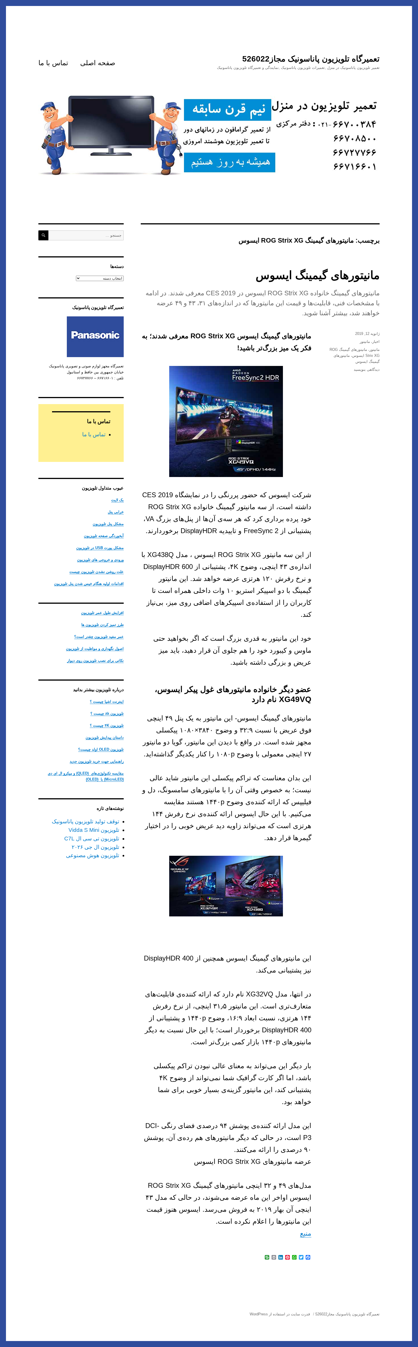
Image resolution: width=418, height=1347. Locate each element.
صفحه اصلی (97, 63)
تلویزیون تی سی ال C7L (91, 839)
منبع (305, 1233)
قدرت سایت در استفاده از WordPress (280, 1314)
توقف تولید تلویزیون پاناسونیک (85, 821)
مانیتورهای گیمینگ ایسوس (318, 275)
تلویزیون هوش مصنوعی (92, 855)
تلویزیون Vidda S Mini (94, 830)
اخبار (376, 341)
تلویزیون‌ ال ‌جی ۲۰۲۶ (95, 847)
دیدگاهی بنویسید (367, 369)
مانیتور (365, 341)
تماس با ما (53, 63)
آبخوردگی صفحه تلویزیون (104, 536)
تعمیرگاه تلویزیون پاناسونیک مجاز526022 (311, 58)
